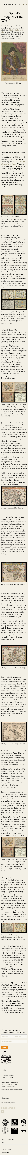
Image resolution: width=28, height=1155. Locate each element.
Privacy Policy (5, 1146)
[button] (23, 4)
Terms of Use (5, 1152)
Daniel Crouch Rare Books (12, 4)
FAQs (3, 1143)
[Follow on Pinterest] (8, 1108)
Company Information (8, 1139)
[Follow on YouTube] (13, 1108)
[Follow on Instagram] (5, 1108)
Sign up (4, 1047)
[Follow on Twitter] (10, 1108)
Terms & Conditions (7, 1149)
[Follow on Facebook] (2, 1108)
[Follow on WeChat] (2, 1111)
